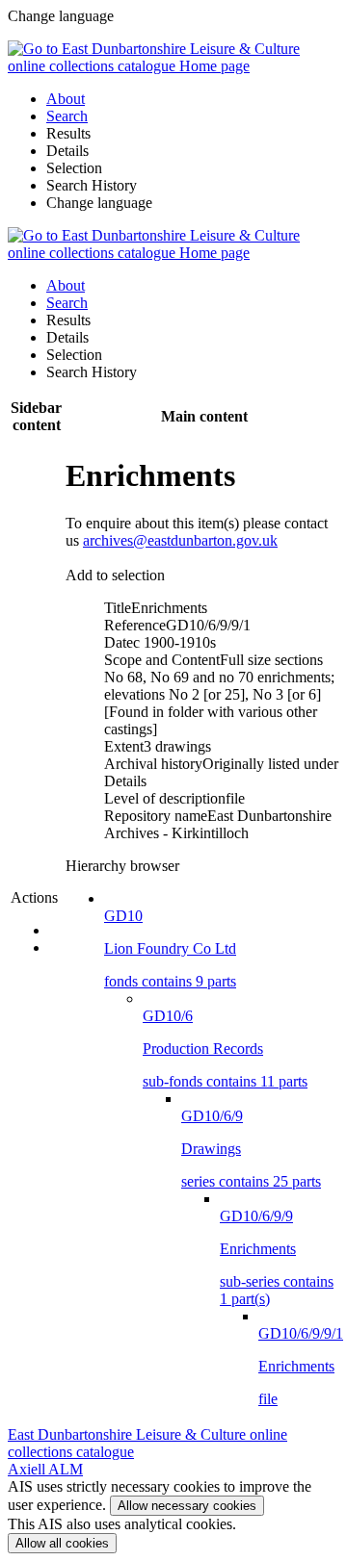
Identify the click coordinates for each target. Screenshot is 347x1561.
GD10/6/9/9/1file (300, 1366)
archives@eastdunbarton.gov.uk (180, 540)
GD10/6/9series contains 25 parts (251, 1149)
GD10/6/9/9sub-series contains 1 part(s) (277, 1257)
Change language (99, 202)
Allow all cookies (62, 1543)
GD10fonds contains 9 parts (170, 948)
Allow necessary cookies (187, 1505)
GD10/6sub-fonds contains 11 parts (225, 1048)
